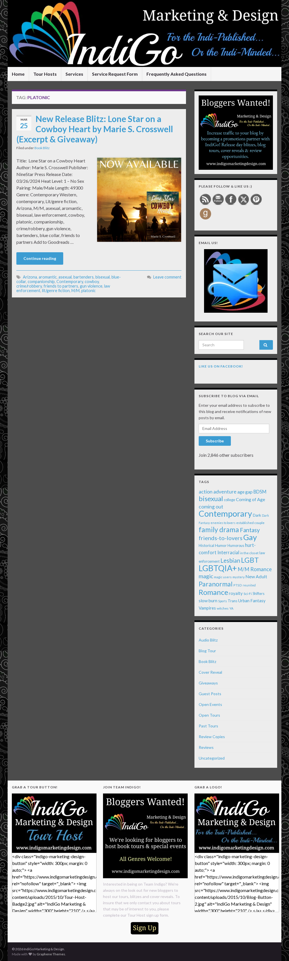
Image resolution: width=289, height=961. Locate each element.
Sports (222, 601)
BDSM (259, 492)
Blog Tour (207, 650)
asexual (65, 277)
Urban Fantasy (252, 600)
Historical (206, 545)
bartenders (83, 277)
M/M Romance (255, 569)
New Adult (256, 576)
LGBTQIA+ (218, 568)
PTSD (237, 585)
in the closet (249, 553)
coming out (211, 507)
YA (231, 608)
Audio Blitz (208, 640)
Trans (232, 601)
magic (206, 576)
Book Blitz (42, 148)
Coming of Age (250, 499)
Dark (257, 515)
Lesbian (230, 560)
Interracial (228, 552)
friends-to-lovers (220, 537)
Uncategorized (212, 758)
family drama (219, 529)
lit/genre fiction (56, 290)
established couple (250, 523)
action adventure (218, 491)
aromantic (48, 277)
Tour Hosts (45, 74)
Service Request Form (115, 74)
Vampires (207, 607)
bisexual (102, 277)
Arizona (30, 277)
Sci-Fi (248, 594)
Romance (213, 592)
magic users (223, 577)
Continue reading (39, 258)
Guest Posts (210, 693)
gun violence (91, 286)
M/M (75, 290)
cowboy (92, 281)
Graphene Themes (51, 954)
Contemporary (69, 281)
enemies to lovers (223, 523)
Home (18, 74)
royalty (236, 593)
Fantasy (250, 530)
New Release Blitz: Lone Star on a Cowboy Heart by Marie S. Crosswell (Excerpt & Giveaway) (94, 129)
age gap (245, 491)
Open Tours (209, 715)
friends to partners (60, 286)
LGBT (250, 560)
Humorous (235, 545)
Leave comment (167, 277)
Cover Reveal (210, 672)
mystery (239, 577)
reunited (249, 585)
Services (74, 74)
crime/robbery (29, 286)
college (229, 500)
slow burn (208, 600)
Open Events (210, 704)
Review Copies (212, 736)
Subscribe (215, 440)
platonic (88, 290)
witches (223, 608)
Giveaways (208, 682)
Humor (221, 545)
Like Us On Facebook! (221, 366)
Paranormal (216, 584)
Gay (250, 537)
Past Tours (208, 725)
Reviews (206, 747)
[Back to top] (276, 948)
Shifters (258, 593)
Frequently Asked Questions (176, 74)
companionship (41, 281)
